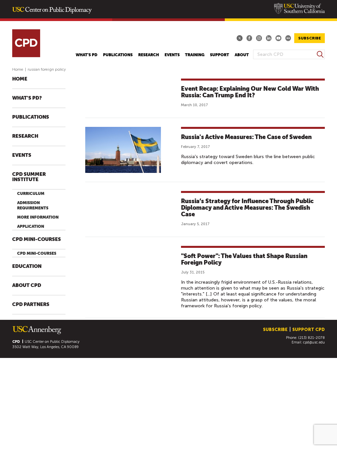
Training (194, 55)
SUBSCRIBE (309, 38)
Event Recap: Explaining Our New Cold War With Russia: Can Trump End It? (250, 92)
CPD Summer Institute (29, 177)
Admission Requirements (32, 205)
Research (148, 55)
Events (172, 55)
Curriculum (30, 193)
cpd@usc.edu (314, 342)
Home (17, 69)
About (242, 55)
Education (26, 266)
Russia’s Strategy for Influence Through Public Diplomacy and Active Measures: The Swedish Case (247, 208)
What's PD (86, 55)
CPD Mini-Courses (36, 239)
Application (30, 226)
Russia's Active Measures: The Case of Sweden (246, 136)
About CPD (26, 285)
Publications (118, 55)
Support (219, 55)
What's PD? (27, 98)
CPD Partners (30, 304)
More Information (38, 217)
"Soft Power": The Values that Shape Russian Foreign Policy (244, 259)
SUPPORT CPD (308, 329)
